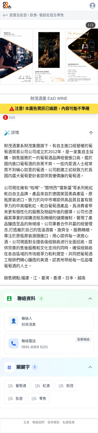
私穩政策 (69, 422)
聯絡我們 (38, 422)
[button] (49, 57)
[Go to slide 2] (51, 90)
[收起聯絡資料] (90, 298)
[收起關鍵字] (90, 367)
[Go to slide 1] (47, 89)
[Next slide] (90, 57)
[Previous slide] (8, 57)
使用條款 (53, 422)
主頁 (26, 422)
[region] (49, 57)
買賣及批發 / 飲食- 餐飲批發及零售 (36, 15)
